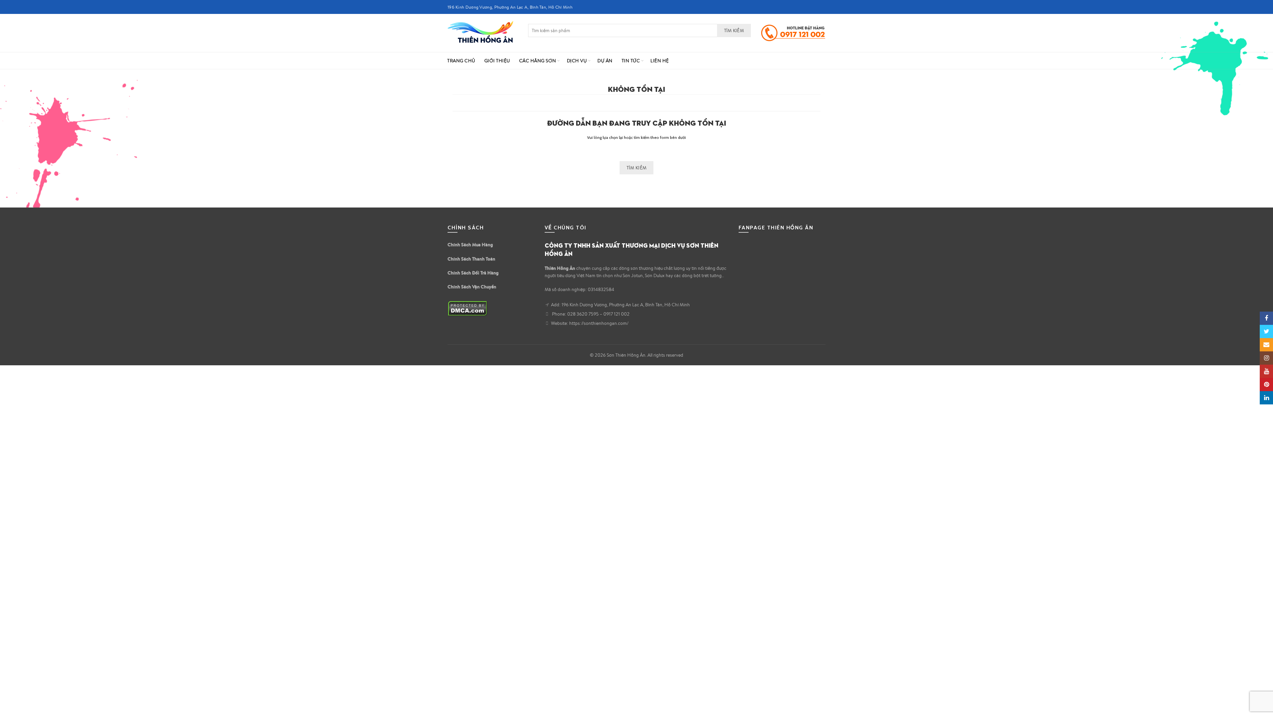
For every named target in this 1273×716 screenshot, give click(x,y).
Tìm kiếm (734, 30)
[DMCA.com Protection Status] (468, 308)
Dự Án (605, 61)
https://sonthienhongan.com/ (599, 323)
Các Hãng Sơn (537, 61)
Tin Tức (631, 61)
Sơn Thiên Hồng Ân (626, 355)
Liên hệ (659, 61)
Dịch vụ (577, 61)
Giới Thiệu (497, 61)
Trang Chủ (461, 61)
